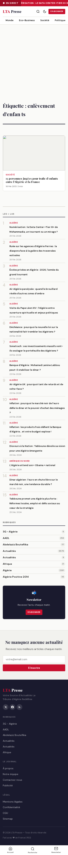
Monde (9, 20)
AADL (6, 538)
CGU (5, 813)
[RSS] (19, 707)
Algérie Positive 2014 (16, 576)
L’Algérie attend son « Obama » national (32, 465)
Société (44, 20)
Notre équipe (10, 774)
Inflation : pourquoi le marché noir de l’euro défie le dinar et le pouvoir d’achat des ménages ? (37, 408)
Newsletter (56, 852)
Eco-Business (27, 20)
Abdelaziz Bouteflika (15, 544)
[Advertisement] (34, 60)
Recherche (32, 852)
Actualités (9, 551)
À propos (8, 768)
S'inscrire (34, 667)
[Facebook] (12, 707)
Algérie (7, 570)
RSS (29, 837)
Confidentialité (11, 807)
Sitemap (8, 818)
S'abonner (56, 11)
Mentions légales (12, 801)
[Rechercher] (38, 11)
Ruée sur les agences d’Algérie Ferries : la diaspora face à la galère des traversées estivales (33, 251)
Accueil (10, 852)
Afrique (7, 563)
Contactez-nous (12, 779)
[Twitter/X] (6, 707)
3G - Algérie (10, 531)
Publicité (8, 785)
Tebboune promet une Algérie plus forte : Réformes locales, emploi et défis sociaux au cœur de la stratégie (34, 503)
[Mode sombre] (44, 11)
